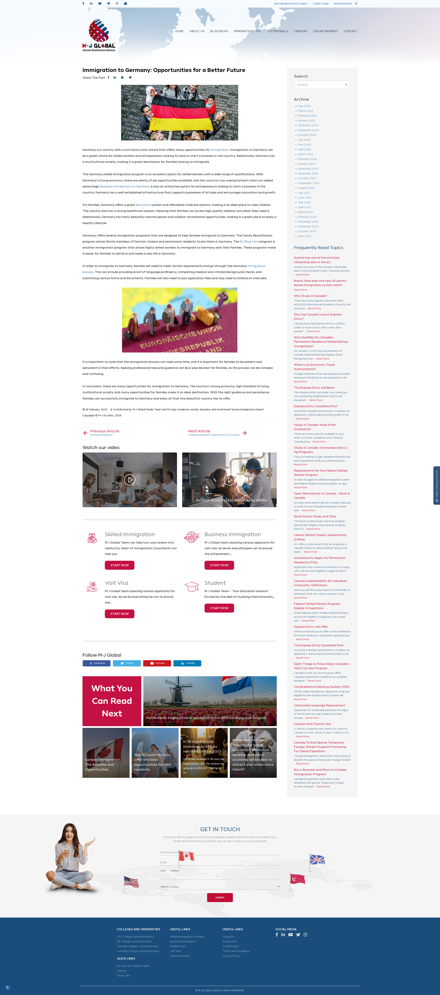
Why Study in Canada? (310, 296)
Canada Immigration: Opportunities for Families (214, 432)
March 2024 (305, 154)
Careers (121, 970)
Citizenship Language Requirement (319, 705)
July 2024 (304, 139)
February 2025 (307, 115)
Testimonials (230, 946)
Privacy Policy (231, 956)
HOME (179, 31)
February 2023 (307, 216)
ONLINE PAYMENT (325, 31)
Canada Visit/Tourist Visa (312, 724)
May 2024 (304, 144)
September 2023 (308, 183)
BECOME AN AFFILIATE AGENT (291, 3)
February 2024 (307, 159)
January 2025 (306, 120)
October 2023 (307, 178)
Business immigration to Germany (125, 186)
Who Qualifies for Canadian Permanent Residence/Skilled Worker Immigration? (321, 342)
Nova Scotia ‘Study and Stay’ (315, 516)
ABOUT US (197, 31)
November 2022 (308, 226)
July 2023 (304, 192)
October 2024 (307, 135)
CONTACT (351, 31)
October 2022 (307, 231)
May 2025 (304, 106)
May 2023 (304, 202)
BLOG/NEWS (219, 31)
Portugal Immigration (105, 432)
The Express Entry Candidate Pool (319, 645)
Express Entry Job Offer (311, 626)
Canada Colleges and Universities (137, 946)
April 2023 (304, 207)
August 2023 (306, 188)
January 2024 (306, 163)
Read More (302, 274)
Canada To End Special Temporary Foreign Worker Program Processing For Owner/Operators (320, 747)
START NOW (120, 565)
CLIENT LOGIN (321, 3)
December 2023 (308, 168)
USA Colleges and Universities (135, 936)
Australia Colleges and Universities (138, 951)
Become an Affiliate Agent (133, 966)
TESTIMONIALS (277, 31)
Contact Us (230, 941)
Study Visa (123, 975)
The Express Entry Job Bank (314, 387)
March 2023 (305, 212)
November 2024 (308, 130)
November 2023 (308, 173)
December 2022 (308, 221)
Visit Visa (175, 951)
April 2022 (304, 236)
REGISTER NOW (343, 3)
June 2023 (304, 197)
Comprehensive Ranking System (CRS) (321, 686)
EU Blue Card (249, 241)
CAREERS (300, 31)
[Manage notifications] (7, 987)
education (143, 205)
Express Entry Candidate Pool (315, 406)
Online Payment (180, 956)
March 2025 (305, 110)
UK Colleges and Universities (134, 941)
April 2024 (304, 149)
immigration (220, 149)
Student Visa (178, 946)
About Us (228, 936)
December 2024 (308, 125)
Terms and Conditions (236, 951)
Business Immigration (183, 941)
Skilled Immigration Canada (187, 936)
